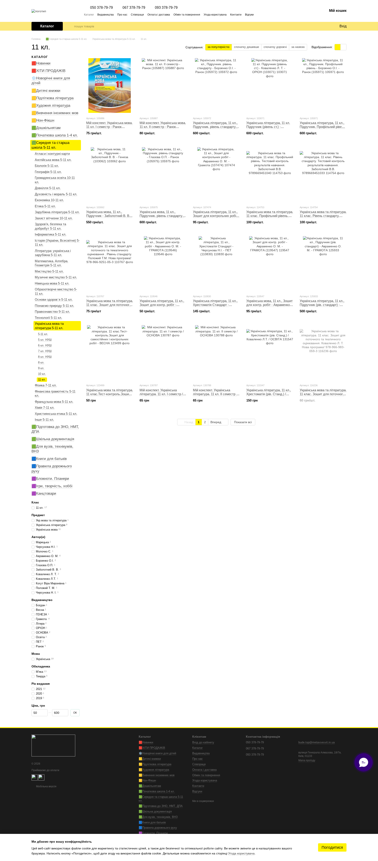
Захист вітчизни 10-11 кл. (54, 218)
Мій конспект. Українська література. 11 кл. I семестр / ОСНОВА (161, 394)
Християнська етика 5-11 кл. (56, 414)
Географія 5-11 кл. (48, 172)
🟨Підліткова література (53, 98)
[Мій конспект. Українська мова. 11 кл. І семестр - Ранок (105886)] (109, 85)
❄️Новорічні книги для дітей (157, 753)
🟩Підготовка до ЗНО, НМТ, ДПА (161, 806)
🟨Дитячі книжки (46, 90)
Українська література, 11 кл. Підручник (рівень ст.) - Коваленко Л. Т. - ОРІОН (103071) (268, 128)
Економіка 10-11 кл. (49, 200)
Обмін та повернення (186, 14)
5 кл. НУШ (45, 339)
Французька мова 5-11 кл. (54, 401)
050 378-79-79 (101, 7)
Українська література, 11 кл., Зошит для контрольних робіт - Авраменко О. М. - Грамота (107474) (216, 217)
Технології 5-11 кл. (48, 318)
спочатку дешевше (246, 47)
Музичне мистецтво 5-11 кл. (56, 277)
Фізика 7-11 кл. (46, 385)
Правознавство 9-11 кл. (52, 311)
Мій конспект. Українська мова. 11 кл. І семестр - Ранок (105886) (109, 127)
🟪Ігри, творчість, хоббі (52, 486)
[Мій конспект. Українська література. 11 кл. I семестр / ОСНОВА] (163, 352)
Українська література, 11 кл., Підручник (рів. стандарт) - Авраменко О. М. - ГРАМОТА (322, 305)
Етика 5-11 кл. (45, 206)
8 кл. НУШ (45, 356)
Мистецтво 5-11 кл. (49, 271)
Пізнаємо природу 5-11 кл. (54, 305)
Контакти (236, 14)
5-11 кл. (43, 334)
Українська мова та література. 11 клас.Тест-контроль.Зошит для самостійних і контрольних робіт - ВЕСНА (109, 396)
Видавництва (105, 14)
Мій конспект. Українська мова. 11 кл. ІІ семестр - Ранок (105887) (163, 127)
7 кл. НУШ (45, 351)
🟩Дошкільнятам (46, 128)
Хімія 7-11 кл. (44, 407)
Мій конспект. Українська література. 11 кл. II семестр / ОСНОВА (215, 394)
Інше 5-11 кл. (44, 419)
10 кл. (42, 373)
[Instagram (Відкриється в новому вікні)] (265, 14)
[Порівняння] (318, 26)
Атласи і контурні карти (52, 153)
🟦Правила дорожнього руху (158, 827)
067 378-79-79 (133, 7)
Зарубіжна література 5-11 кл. (57, 212)
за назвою (298, 47)
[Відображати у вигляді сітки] (338, 47)
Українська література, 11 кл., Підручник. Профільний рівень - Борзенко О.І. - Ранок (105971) (322, 128)
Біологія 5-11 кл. (47, 166)
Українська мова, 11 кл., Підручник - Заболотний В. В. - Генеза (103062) (109, 216)
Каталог (89, 14)
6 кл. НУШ (45, 345)
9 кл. (41, 368)
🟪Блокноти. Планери (50, 478)
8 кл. (41, 362)
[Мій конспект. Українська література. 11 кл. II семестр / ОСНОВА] (216, 352)
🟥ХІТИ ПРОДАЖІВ (48, 71)
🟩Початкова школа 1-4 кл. (55, 135)
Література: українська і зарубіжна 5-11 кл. (53, 253)
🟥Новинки (41, 63)
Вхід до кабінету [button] (203, 742)
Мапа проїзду (306, 760)
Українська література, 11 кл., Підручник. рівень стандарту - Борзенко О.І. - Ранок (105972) (215, 127)
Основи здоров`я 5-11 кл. (54, 299)
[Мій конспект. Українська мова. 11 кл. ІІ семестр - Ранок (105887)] (163, 85)
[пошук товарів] (70, 26)
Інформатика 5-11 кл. (50, 234)
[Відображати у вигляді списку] (343, 47)
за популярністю (218, 47)
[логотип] (53, 745)
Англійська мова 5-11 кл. (53, 160)
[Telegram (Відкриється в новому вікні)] (260, 14)
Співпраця (137, 14)
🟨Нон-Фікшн (43, 120)
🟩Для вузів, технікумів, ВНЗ (158, 817)
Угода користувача (215, 14)
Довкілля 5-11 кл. (48, 188)
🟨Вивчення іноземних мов (55, 113)
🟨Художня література (51, 105)
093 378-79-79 (166, 7)
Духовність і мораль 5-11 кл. (56, 194)
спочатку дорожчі (275, 47)
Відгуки (249, 14)
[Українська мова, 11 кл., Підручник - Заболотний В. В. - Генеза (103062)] (109, 174)
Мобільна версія (45, 786)
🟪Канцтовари (44, 493)
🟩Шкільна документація (53, 439)
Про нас (122, 14)
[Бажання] (327, 26)
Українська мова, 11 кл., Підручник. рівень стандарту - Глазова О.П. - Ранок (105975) (162, 216)
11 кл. (42, 379)
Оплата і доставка (158, 14)
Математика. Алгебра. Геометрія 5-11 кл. (51, 263)
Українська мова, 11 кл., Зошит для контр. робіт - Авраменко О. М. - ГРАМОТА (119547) (269, 305)
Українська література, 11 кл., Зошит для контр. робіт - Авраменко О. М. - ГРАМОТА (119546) (162, 306)
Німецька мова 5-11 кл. (52, 283)
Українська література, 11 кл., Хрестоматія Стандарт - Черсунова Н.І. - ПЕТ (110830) (215, 305)
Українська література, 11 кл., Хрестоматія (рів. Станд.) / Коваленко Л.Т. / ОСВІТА (268, 394)
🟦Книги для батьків (49, 459)
